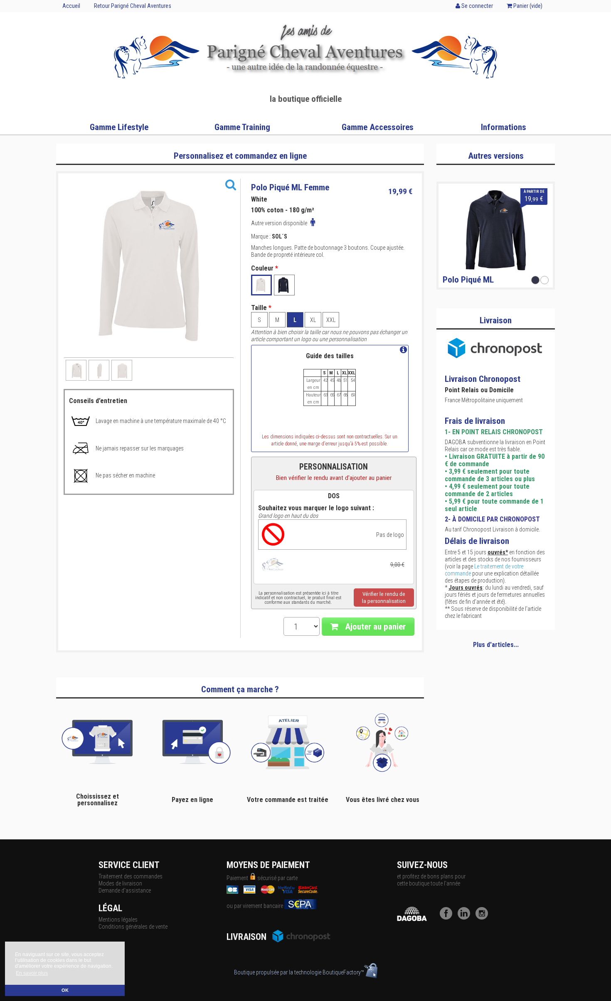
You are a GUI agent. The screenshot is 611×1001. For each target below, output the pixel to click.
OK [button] (65, 990)
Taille (261, 308)
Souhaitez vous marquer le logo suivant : (316, 508)
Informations (503, 127)
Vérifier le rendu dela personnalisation (384, 597)
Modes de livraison (120, 883)
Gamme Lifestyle (119, 127)
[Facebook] (448, 917)
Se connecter (476, 5)
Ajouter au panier (374, 627)
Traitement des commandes (131, 876)
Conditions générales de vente (133, 926)
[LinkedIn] (466, 917)
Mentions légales (118, 919)
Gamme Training (242, 127)
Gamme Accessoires (378, 127)
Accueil (71, 5)
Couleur (264, 268)
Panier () (527, 5)
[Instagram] (483, 917)
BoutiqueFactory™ (343, 972)
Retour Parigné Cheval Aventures (132, 5)
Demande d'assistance (125, 890)
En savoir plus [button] (32, 973)
